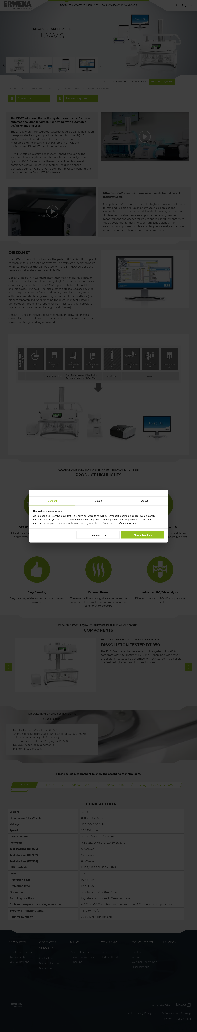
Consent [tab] (52, 500)
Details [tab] (98, 500)
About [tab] (144, 500)
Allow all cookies (142, 535)
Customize (96, 535)
